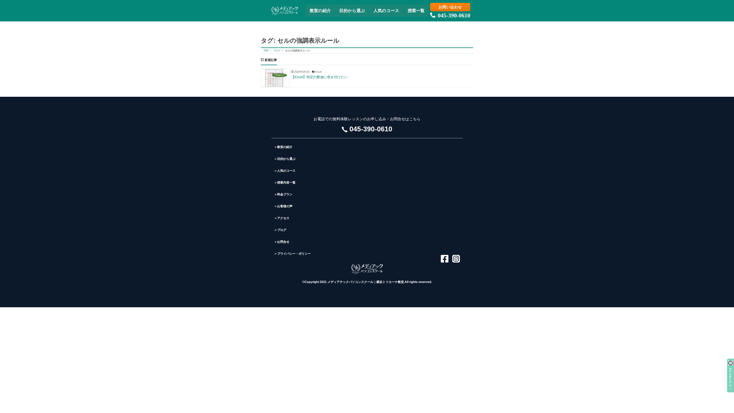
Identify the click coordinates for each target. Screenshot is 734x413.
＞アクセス (281, 218)
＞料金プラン (283, 194)
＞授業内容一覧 (285, 182)
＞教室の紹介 (283, 147)
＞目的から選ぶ (285, 158)
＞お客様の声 (283, 206)
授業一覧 (416, 10)
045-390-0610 (454, 15)
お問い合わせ (450, 7)
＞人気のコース (285, 170)
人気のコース (386, 10)
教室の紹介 (320, 10)
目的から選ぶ (352, 10)
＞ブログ (280, 230)
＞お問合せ (281, 241)
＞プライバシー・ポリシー (292, 253)
